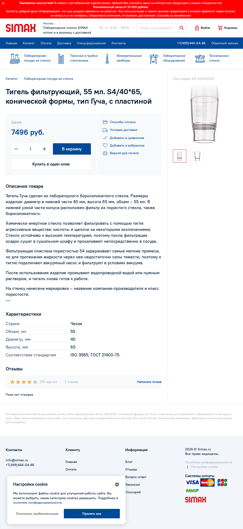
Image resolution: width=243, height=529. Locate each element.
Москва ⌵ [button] (49, 23)
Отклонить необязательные (37, 513)
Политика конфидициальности (208, 462)
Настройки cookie (204, 467)
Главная (11, 43)
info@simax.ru (17, 460)
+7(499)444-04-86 (191, 43)
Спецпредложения (91, 43)
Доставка (64, 43)
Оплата (46, 43)
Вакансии (132, 484)
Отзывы (131, 469)
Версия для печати (124, 153)
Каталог (29, 43)
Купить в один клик (51, 164)
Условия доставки (123, 130)
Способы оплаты (123, 122)
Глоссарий (133, 492)
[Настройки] (117, 484)
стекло (219, 58)
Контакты (119, 43)
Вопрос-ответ (135, 477)
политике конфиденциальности (37, 502)
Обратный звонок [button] (224, 43)
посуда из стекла (37, 58)
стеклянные (84, 58)
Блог (129, 462)
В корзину (72, 149)
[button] (202, 28)
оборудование (174, 58)
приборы (129, 58)
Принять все (91, 513)
